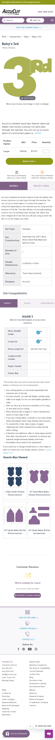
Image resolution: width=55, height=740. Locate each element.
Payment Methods (9, 702)
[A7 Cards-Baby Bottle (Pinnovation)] (14, 515)
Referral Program (36, 699)
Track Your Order (9, 712)
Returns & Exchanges (10, 705)
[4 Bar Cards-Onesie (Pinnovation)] (14, 477)
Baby (26, 37)
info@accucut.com (9, 674)
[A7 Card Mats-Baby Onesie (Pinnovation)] (39, 477)
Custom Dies (34, 674)
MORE (38, 133)
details (14, 186)
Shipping (5, 709)
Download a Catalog (37, 683)
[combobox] (14, 20)
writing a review (46, 178)
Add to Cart (28, 161)
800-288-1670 (45, 12)
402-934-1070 (8, 671)
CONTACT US (27, 639)
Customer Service (9, 665)
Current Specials (36, 671)
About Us (33, 693)
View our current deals (27, 27)
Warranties (6, 715)
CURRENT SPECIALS (27, 628)
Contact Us (6, 693)
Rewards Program (36, 696)
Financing (6, 696)
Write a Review (9, 48)
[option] (4, 36)
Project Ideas (41, 186)
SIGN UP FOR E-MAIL (27, 618)
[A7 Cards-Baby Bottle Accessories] (39, 515)
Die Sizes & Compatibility (39, 668)
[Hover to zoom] (27, 75)
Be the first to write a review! (27, 595)
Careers (32, 705)
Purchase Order (35, 680)
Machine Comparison (38, 665)
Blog (31, 677)
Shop (4, 37)
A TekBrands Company (38, 702)
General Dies (15, 37)
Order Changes (8, 699)
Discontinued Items (37, 687)
